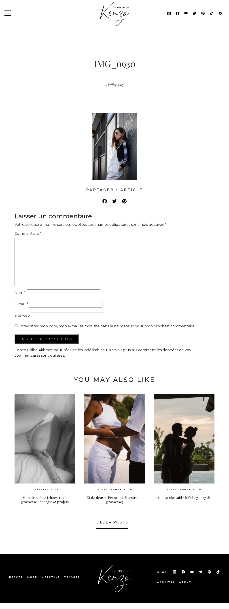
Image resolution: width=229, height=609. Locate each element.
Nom (20, 293)
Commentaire (28, 233)
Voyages (72, 577)
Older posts (112, 522)
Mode (32, 577)
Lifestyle (51, 577)
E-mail (21, 304)
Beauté (16, 577)
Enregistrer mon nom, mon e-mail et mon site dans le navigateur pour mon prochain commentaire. (106, 326)
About (185, 582)
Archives (166, 582)
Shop (162, 572)
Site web (22, 315)
